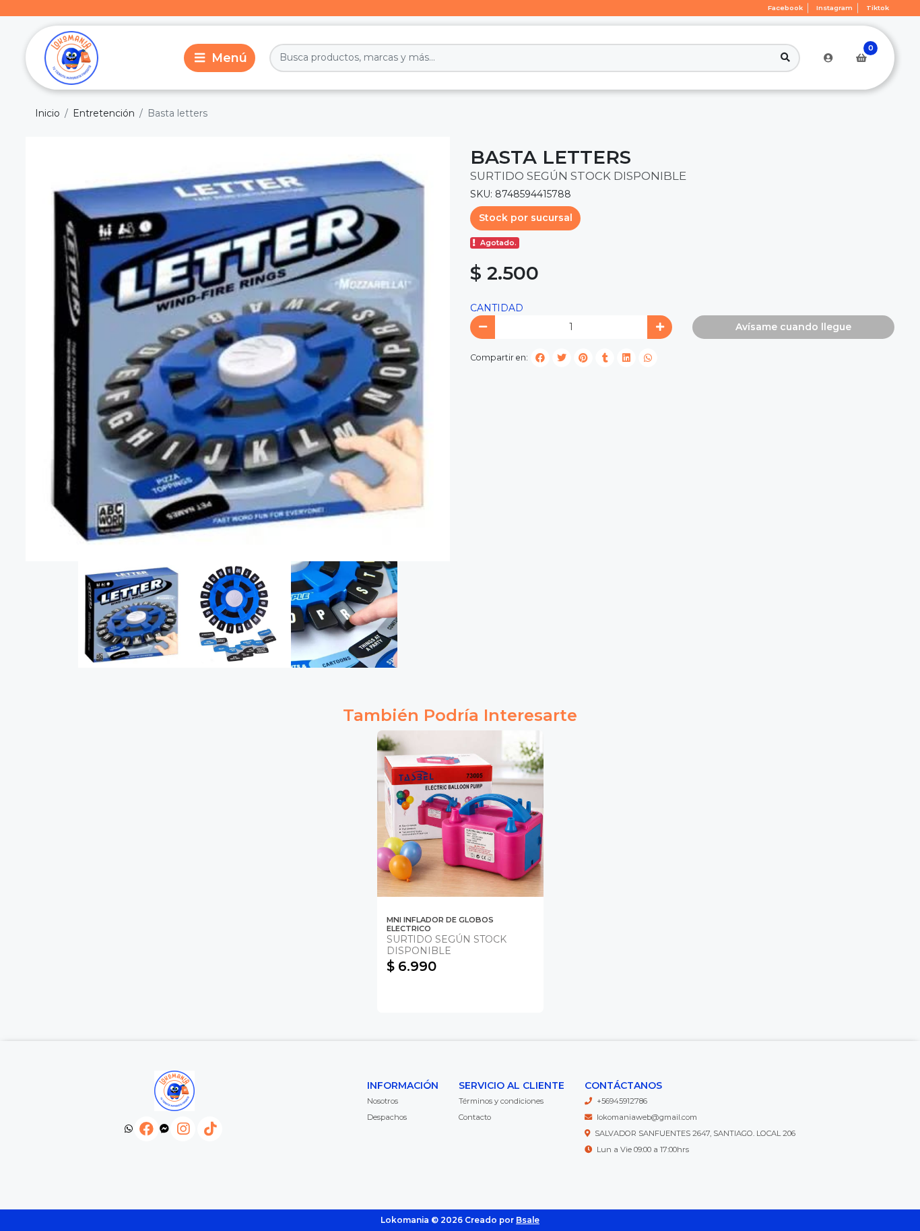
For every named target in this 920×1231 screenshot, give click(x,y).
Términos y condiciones (501, 1101)
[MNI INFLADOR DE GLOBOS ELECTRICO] (460, 813)
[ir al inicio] (174, 1091)
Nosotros (382, 1101)
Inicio (47, 113)
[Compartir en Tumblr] (604, 357)
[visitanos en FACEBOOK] (146, 1128)
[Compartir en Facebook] (540, 357)
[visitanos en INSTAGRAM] (182, 1128)
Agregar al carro (460, 996)
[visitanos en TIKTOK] (209, 1128)
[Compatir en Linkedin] (626, 357)
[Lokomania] (102, 58)
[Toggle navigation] (219, 58)
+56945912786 (622, 1101)
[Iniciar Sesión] (828, 58)
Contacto (475, 1117)
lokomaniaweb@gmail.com (647, 1117)
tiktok (877, 7)
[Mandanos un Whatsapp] (129, 1129)
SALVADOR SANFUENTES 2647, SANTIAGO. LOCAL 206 (695, 1133)
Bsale (527, 1220)
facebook (785, 7)
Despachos (387, 1117)
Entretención (104, 113)
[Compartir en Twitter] (561, 357)
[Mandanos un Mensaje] (164, 1129)
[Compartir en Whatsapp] (647, 357)
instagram (834, 7)
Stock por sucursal (525, 218)
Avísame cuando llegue (793, 327)
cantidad (496, 308)
